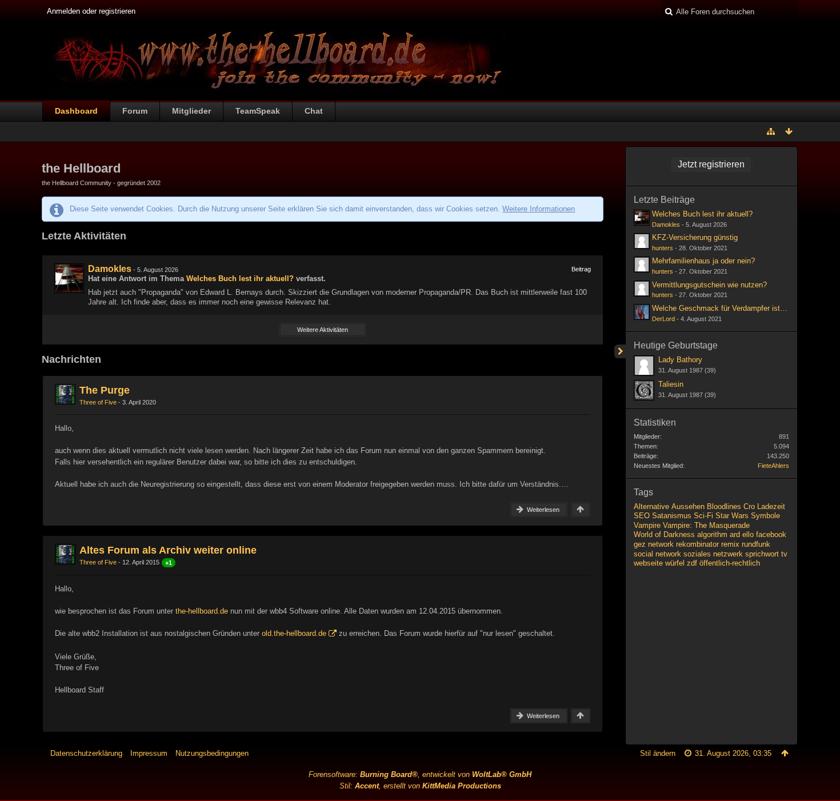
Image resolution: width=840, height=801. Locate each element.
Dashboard (76, 110)
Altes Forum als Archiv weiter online (168, 550)
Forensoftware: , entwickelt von (420, 774)
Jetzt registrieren (711, 164)
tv (784, 554)
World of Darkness (664, 534)
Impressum (148, 753)
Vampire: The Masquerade (706, 525)
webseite (648, 563)
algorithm (712, 534)
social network (657, 554)
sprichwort (762, 554)
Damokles (109, 269)
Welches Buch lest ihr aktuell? (240, 278)
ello (748, 534)
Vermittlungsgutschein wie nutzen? (709, 285)
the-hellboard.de (201, 611)
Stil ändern (657, 753)
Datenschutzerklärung (86, 753)
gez (640, 544)
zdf (692, 563)
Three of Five (98, 402)
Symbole (765, 515)
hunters (662, 248)
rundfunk (756, 544)
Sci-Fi (703, 515)
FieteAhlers (773, 465)
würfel (675, 563)
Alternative (651, 506)
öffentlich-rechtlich (729, 563)
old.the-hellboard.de (294, 633)
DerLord (663, 318)
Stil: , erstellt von (420, 786)
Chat (314, 110)
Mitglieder (191, 110)
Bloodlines (724, 506)
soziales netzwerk (713, 554)
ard (735, 534)
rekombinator (697, 544)
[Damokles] (69, 278)
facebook (771, 534)
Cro (749, 506)
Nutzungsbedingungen (212, 753)
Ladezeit (771, 506)
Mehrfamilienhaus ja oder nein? (703, 261)
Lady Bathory (680, 359)
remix (730, 544)
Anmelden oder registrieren (91, 11)
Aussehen (688, 506)
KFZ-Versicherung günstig (695, 237)
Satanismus (671, 515)
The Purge (104, 390)
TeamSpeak (257, 110)
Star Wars (732, 515)
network (661, 544)
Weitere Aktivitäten (322, 329)
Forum (134, 110)
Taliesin (670, 384)
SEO (642, 515)
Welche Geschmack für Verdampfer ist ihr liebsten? (737, 308)
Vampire (647, 525)
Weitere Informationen (538, 209)
